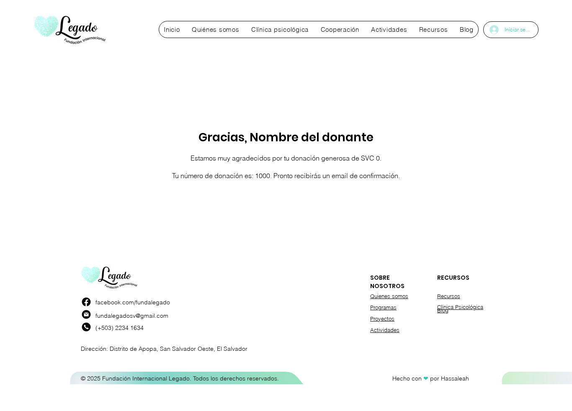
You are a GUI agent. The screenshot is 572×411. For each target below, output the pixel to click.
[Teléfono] (86, 327)
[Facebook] (86, 301)
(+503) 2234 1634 (119, 328)
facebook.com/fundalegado (132, 302)
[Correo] (86, 314)
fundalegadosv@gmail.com (131, 315)
